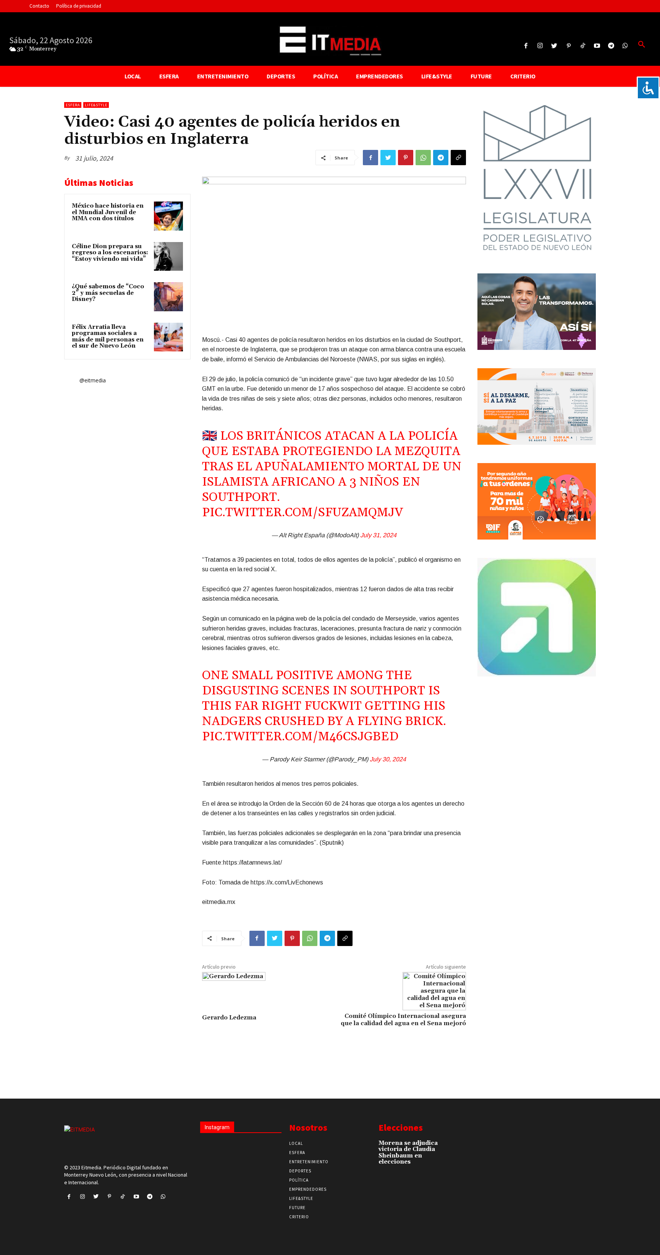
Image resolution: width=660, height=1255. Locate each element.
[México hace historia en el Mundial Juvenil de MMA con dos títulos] (168, 216)
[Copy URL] (458, 157)
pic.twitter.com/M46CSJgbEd (300, 737)
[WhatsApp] (423, 157)
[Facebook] (526, 46)
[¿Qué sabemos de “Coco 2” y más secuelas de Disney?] (168, 296)
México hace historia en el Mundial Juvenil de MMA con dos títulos (108, 212)
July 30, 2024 (388, 759)
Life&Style (96, 104)
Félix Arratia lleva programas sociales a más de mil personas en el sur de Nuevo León (108, 337)
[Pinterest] (568, 46)
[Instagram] (540, 46)
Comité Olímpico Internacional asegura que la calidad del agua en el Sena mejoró (403, 1019)
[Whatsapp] (625, 46)
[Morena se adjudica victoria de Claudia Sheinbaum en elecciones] (452, 1147)
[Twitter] (554, 46)
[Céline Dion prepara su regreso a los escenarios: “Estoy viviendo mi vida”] (168, 256)
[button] (641, 45)
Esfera (73, 104)
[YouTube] (597, 46)
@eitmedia (92, 380)
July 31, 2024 (378, 535)
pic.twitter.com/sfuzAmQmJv (302, 512)
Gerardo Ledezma (229, 1017)
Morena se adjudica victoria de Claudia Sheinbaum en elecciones (408, 1153)
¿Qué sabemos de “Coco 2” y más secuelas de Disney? (108, 293)
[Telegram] (611, 46)
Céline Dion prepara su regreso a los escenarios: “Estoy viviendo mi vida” (110, 253)
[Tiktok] (583, 46)
